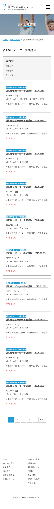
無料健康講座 (15, 40)
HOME (5, 40)
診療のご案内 (34, 459)
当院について (8, 459)
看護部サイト (34, 467)
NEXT (42, 420)
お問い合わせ (8, 479)
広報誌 (31, 471)
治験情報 (32, 475)
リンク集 (32, 483)
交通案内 (7, 467)
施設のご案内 (8, 463)
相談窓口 (7, 471)
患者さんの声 (34, 479)
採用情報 (32, 463)
